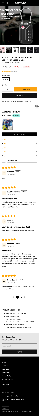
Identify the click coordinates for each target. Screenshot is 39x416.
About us (4, 366)
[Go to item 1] (7, 124)
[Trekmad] (19, 3)
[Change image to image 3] (16, 50)
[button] (6, 72)
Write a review (19, 134)
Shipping (13, 101)
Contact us (5, 369)
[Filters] (4, 160)
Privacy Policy (6, 376)
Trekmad (15, 411)
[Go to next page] (25, 297)
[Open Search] (7, 3)
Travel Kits (7, 62)
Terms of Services (7, 379)
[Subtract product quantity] (4, 89)
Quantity (4, 85)
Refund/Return (6, 372)
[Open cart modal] (35, 3)
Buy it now (19, 95)
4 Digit (5, 79)
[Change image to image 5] (30, 50)
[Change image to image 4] (23, 50)
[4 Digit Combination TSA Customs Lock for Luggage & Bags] (19, 25)
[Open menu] (3, 3)
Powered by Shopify (26, 411)
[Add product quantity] (11, 89)
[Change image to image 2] (9, 50)
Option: (6, 75)
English (5, 408)
